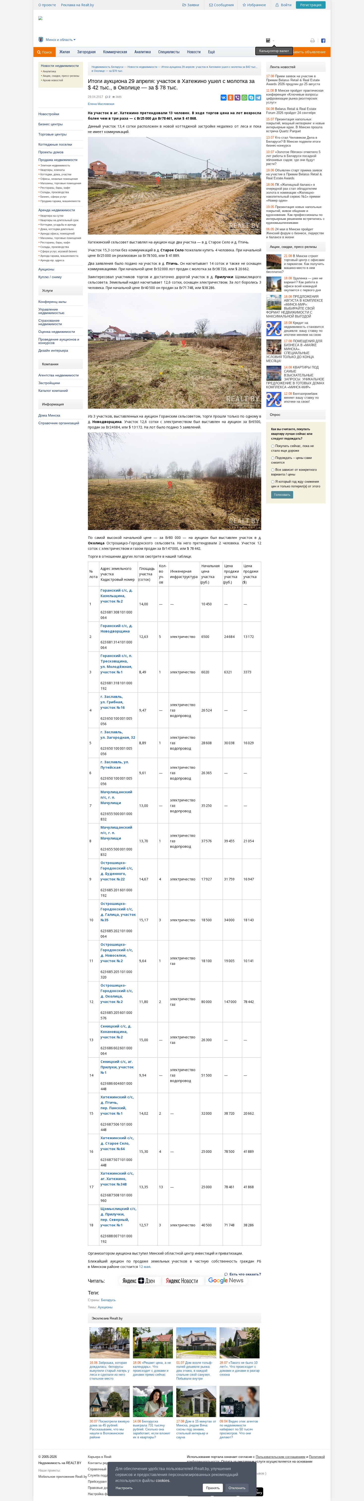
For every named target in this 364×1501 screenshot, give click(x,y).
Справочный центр (102, 1469)
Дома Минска (49, 415)
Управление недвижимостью (51, 311)
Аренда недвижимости (56, 210)
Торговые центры (52, 134)
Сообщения (224, 4)
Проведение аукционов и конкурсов (58, 341)
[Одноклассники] (231, 98)
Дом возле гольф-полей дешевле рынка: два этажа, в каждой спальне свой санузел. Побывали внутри (194, 1370)
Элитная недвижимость (55, 165)
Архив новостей (53, 80)
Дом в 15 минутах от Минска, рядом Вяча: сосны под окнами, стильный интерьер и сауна (196, 1429)
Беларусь (108, 1300)
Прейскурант (97, 1481)
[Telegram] (258, 98)
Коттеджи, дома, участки (55, 174)
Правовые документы (104, 1488)
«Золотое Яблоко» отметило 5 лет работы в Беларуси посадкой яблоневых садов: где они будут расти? (293, 158)
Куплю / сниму (50, 277)
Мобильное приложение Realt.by (62, 1476)
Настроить (124, 1488)
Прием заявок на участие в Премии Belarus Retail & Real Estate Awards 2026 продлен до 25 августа (293, 80)
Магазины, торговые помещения (60, 183)
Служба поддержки (102, 1475)
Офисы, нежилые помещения (59, 178)
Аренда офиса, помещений (57, 233)
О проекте (47, 4)
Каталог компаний (53, 390)
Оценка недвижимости (56, 331)
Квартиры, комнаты (52, 169)
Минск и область (59, 40)
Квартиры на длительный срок (59, 220)
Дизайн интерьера (53, 350)
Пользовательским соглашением (280, 1457)
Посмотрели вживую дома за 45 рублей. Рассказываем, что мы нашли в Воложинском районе (110, 1429)
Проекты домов (50, 152)
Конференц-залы (52, 301)
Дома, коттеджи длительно (57, 229)
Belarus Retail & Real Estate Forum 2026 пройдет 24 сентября (291, 111)
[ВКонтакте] (224, 98)
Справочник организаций (58, 423)
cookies (162, 1480)
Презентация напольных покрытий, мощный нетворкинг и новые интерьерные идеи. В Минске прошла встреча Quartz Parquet (295, 125)
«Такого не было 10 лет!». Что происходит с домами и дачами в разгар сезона (240, 1368)
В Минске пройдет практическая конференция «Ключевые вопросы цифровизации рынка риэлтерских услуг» (294, 96)
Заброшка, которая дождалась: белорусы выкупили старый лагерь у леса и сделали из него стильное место (110, 1370)
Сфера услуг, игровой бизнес (58, 251)
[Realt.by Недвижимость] (40, 19)
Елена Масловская (101, 104)
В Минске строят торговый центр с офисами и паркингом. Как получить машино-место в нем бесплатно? (295, 264)
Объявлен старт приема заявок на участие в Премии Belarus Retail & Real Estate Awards (294, 174)
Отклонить (237, 1488)
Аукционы (46, 269)
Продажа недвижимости (58, 160)
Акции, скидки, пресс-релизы (61, 75)
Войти (286, 4)
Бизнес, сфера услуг (53, 196)
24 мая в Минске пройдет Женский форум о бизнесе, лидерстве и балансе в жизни (295, 233)
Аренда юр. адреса (52, 260)
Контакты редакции (102, 1463)
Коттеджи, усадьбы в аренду (58, 224)
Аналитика (49, 71)
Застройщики (49, 383)
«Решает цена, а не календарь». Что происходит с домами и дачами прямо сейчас (152, 1368)
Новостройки (48, 114)
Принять (213, 1488)
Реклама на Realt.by (77, 4)
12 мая (144, 1266)
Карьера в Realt (99, 1457)
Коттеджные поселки (55, 144)
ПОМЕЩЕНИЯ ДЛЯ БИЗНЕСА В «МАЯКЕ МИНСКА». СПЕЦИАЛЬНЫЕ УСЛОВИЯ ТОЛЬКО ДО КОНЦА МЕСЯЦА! (294, 351)
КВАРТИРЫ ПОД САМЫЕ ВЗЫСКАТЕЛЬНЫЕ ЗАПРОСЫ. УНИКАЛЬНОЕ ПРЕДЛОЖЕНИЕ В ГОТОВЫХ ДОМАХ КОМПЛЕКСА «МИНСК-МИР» (295, 377)
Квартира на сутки (51, 215)
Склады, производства (54, 192)
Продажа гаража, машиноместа (60, 201)
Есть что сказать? (245, 1274)
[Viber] (237, 98)
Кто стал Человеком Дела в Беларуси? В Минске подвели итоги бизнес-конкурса (293, 141)
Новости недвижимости (60, 66)
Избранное (256, 4)
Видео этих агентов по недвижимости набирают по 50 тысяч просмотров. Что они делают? (239, 1429)
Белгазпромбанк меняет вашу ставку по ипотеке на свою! (301, 397)
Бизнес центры (50, 124)
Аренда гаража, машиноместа (59, 255)
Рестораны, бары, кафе (55, 187)
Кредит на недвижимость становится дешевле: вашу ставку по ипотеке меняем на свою (304, 329)
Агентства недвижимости (58, 375)
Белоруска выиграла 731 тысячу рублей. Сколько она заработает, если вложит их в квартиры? (151, 1429)
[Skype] (251, 98)
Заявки (193, 4)
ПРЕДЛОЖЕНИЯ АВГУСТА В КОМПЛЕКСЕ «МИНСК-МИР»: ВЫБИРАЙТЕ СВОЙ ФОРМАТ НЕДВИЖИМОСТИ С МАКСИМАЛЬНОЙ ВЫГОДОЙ (294, 306)
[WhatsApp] (244, 98)
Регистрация (310, 4)
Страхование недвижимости (50, 322)
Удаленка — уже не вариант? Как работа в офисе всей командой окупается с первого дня (303, 284)
